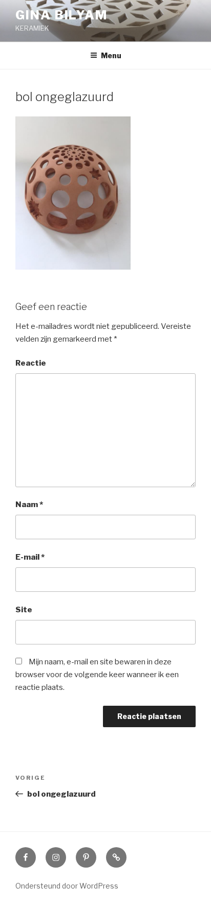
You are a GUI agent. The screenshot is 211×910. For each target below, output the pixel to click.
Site (23, 609)
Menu (111, 55)
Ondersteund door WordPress (66, 885)
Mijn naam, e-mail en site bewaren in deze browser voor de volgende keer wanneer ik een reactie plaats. (97, 674)
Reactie (30, 363)
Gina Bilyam (61, 15)
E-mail (30, 557)
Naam (29, 504)
